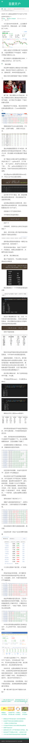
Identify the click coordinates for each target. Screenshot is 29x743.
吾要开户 (3, 741)
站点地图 (20, 741)
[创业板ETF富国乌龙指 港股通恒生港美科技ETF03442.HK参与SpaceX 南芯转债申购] (11, 708)
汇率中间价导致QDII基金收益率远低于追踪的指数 (14, 734)
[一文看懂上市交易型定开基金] (17, 708)
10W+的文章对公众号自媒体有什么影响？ (7, 700)
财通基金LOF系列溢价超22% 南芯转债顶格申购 (14, 718)
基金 (5, 9)
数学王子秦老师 (12, 18)
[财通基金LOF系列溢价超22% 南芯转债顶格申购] (4, 708)
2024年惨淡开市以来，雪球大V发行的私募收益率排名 (21, 701)
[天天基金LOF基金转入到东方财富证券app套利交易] (24, 708)
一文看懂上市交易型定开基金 (10, 723)
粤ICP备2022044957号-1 (12, 741)
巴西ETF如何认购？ (8, 727)
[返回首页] (2, 9)
